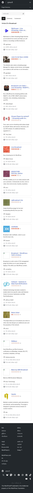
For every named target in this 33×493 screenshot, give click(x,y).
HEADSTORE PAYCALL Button (17, 172)
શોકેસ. (19, 428)
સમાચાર (4, 431)
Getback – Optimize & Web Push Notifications (19, 283)
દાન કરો (19, 447)
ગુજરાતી (7, 471)
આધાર (3, 444)
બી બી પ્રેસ (5, 461)
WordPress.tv (6, 450)
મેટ (2, 458)
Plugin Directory (6, 7)
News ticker (15, 312)
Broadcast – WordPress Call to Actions (19, 254)
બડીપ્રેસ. (4, 464)
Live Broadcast (16, 147)
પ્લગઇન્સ (19, 433)
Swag (19, 450)
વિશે (3, 428)
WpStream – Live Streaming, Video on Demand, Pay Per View (19, 29)
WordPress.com (6, 455)
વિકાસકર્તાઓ (5, 447)
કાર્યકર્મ (19, 444)
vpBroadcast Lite (17, 200)
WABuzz (14, 341)
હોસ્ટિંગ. (4, 433)
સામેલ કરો (20, 441)
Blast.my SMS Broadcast (19, 370)
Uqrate (13, 394)
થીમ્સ (18, 431)
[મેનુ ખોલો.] (30, 2)
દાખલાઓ (19, 436)
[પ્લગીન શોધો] (23, 13)
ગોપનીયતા (4, 436)
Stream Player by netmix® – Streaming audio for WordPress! (20, 117)
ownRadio (14, 227)
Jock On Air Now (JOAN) (19, 57)
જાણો (3, 441)
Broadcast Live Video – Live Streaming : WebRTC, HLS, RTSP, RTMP (20, 87)
